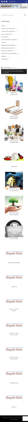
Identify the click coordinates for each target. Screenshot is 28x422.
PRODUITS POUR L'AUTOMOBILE (10, 53)
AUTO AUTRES (5, 37)
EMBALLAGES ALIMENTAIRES (9, 45)
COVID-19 (4, 42)
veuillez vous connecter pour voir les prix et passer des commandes (12, 71)
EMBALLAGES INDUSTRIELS (9, 48)
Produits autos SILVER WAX (9, 31)
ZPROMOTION (5, 59)
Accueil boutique (6, 67)
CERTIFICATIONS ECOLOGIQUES (10, 39)
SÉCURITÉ (5, 56)
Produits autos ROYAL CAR (9, 28)
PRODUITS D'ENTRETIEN (8, 51)
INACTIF (4, 25)
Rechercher (25, 15)
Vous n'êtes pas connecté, (12, 71)
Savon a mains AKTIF (7, 34)
